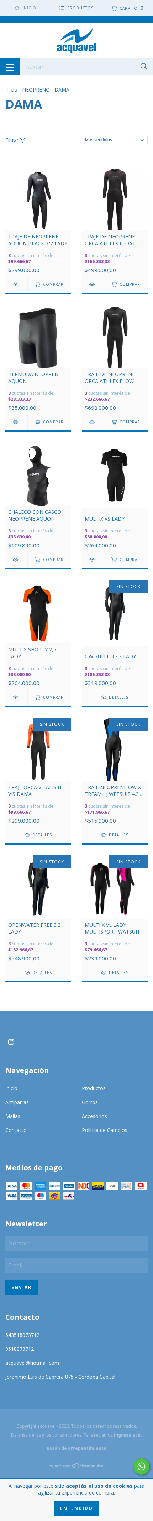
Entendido (76, 1508)
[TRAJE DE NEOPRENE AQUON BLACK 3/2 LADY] (16, 284)
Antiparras (17, 1102)
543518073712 (22, 1335)
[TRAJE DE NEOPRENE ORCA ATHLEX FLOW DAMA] (93, 422)
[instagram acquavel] (11, 1042)
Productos (94, 1088)
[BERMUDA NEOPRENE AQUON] (16, 422)
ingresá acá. (128, 1435)
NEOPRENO (36, 89)
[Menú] (10, 66)
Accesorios (94, 1116)
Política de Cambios (104, 1130)
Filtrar (12, 140)
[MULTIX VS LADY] (93, 560)
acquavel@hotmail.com (32, 1362)
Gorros (90, 1102)
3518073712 (19, 1348)
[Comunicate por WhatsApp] (141, 1466)
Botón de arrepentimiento (76, 1448)
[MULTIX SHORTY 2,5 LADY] (16, 697)
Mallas (12, 1116)
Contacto (16, 1130)
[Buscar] (144, 66)
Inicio (11, 89)
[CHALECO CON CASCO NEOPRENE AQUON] (16, 560)
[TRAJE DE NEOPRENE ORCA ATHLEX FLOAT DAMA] (93, 284)
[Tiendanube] (76, 1467)
